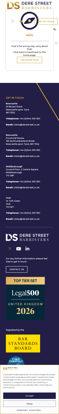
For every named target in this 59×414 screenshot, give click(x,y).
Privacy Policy (35, 410)
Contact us (16, 269)
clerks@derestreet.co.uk (27, 124)
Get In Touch (46, 21)
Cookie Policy (22, 410)
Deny (30, 403)
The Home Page (29, 60)
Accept (29, 395)
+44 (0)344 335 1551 (30, 118)
